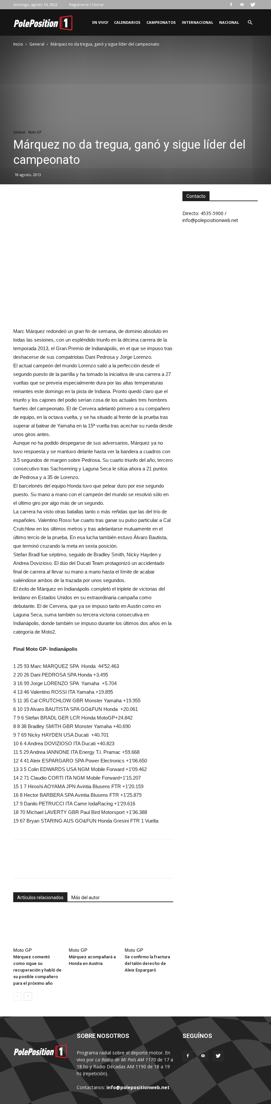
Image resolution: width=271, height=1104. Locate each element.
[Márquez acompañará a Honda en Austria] (93, 927)
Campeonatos (161, 22)
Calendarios (127, 22)
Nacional (229, 22)
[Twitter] (253, 4)
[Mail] (242, 4)
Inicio (18, 44)
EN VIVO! (100, 22)
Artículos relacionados (40, 897)
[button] (250, 22)
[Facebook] (231, 4)
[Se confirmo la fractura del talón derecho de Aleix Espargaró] (149, 927)
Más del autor (85, 897)
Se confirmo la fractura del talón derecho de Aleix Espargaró (147, 963)
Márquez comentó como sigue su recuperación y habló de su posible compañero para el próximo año (37, 970)
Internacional (197, 22)
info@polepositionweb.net (138, 1087)
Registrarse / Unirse (86, 4)
